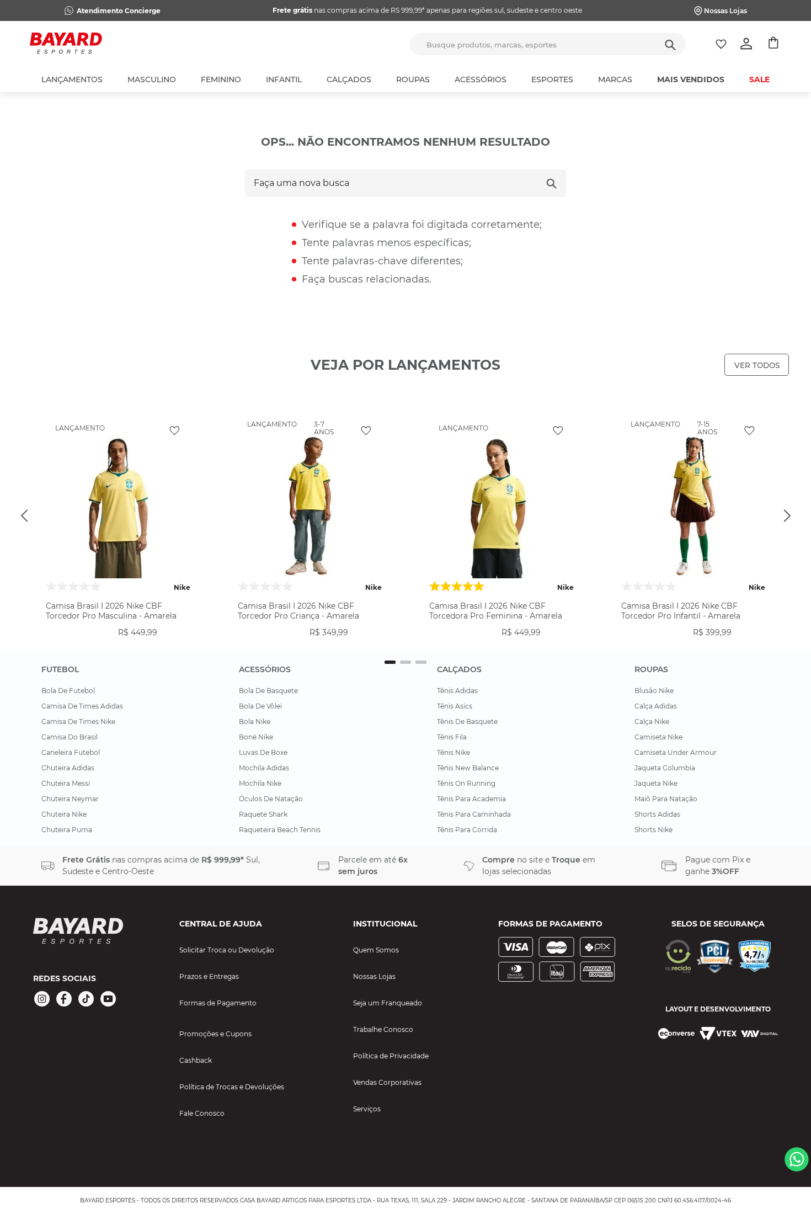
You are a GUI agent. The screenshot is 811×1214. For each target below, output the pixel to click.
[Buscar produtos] (670, 44)
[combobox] (548, 44)
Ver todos (757, 365)
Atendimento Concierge (119, 11)
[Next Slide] (787, 516)
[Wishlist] (721, 44)
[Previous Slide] (24, 516)
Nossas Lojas (725, 11)
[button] (118, 641)
